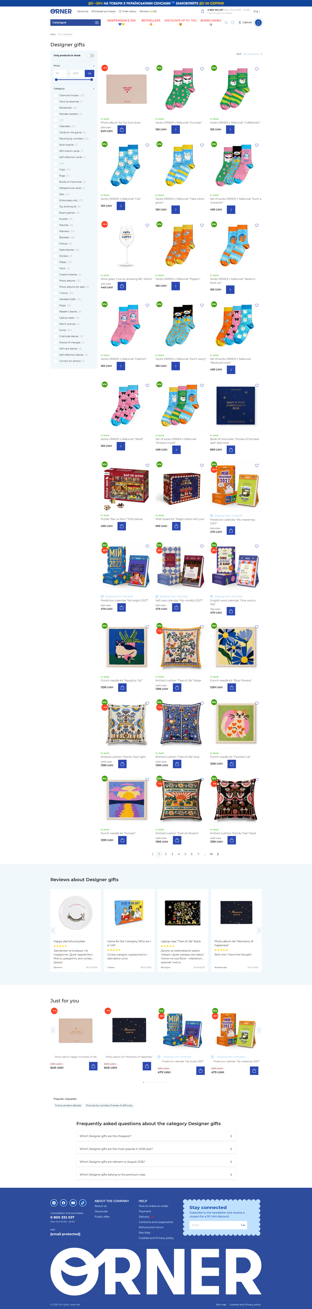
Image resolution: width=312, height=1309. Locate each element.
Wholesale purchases (103, 11)
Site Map (144, 1232)
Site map (221, 1304)
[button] (53, 930)
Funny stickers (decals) (68, 1105)
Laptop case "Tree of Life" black (181, 941)
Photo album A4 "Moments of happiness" (233, 943)
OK (89, 73)
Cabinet (247, 22)
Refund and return (151, 1227)
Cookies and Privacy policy (156, 1238)
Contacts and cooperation (156, 1222)
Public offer (102, 1216)
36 (211, 854)
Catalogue (59, 22)
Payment (145, 1211)
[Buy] (121, 129)
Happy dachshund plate (69, 941)
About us (101, 1206)
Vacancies (82, 11)
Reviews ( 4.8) (148, 11)
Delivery (144, 1216)
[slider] (56, 79)
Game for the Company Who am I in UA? (129, 943)
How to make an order (154, 1206)
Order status (129, 11)
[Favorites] (232, 23)
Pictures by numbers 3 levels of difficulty (109, 1105)
